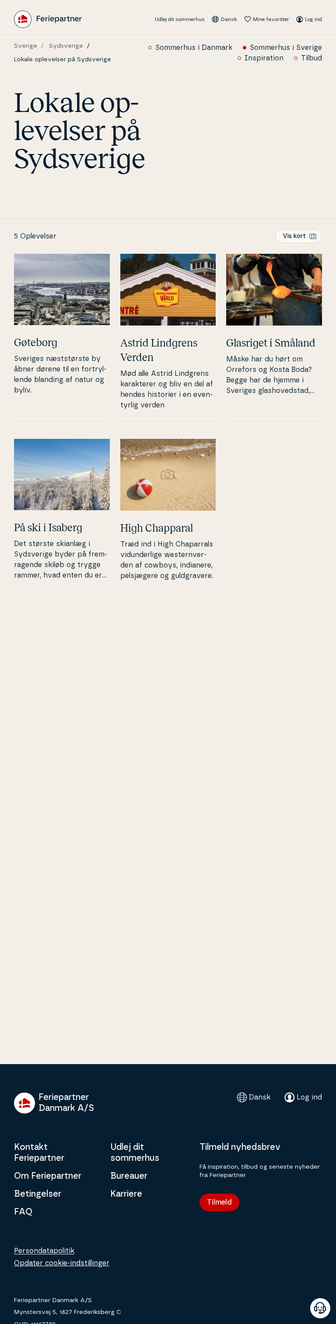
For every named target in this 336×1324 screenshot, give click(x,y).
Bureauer (128, 1176)
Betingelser (37, 1194)
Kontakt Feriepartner (39, 1153)
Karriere (126, 1194)
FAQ (23, 1212)
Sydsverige (66, 46)
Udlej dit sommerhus (180, 19)
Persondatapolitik (44, 1250)
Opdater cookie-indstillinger (61, 1263)
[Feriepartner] (48, 19)
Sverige (25, 46)
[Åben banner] (320, 1308)
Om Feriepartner (47, 1176)
